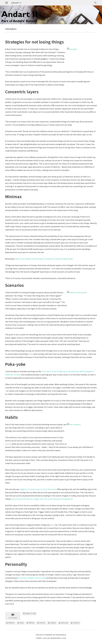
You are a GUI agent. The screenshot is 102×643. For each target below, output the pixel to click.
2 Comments (12, 618)
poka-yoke (64, 623)
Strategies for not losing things (34, 42)
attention (11, 623)
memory (42, 623)
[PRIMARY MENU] (6, 2)
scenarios (76, 623)
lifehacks (31, 623)
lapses (22, 623)
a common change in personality (32, 578)
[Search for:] (95, 2)
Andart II (16, 2)
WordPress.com (58, 638)
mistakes (53, 623)
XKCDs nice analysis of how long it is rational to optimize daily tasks (44, 259)
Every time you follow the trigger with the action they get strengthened (42, 499)
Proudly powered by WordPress (51, 635)
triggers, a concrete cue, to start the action (38, 489)
